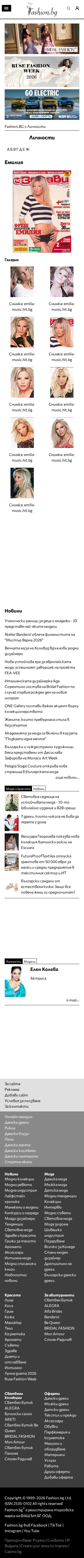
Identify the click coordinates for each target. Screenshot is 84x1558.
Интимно (13, 1367)
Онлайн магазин (18, 1116)
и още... (72, 999)
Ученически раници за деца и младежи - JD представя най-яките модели (41, 623)
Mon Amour (54, 1333)
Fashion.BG (14, 126)
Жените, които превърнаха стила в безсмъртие (37, 722)
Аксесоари (14, 1252)
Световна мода (18, 1229)
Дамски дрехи (17, 1122)
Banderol (51, 1317)
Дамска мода (55, 1179)
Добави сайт (16, 1095)
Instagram (13, 1530)
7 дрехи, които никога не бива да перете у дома (50, 819)
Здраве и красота (20, 1235)
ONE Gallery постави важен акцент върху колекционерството (42, 708)
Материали (54, 1454)
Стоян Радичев (58, 1339)
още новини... (67, 777)
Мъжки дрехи (56, 1403)
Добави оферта (58, 1477)
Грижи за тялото (20, 1241)
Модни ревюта (18, 1184)
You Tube (31, 1530)
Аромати (13, 1246)
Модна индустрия (21, 1190)
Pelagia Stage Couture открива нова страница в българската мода (36, 769)
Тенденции (14, 1224)
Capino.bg (13, 1551)
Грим (9, 1311)
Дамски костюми (20, 1150)
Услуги (50, 1460)
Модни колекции (19, 1179)
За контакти (16, 1106)
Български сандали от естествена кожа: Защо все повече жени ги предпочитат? (48, 886)
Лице (9, 1300)
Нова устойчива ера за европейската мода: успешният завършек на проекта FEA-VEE (40, 667)
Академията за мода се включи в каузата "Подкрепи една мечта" (41, 736)
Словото (55, 1540)
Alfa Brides (53, 1311)
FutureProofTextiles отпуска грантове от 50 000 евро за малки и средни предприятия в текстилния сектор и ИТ (47, 864)
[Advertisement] (42, 560)
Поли (9, 1139)
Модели (29, 961)
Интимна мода (18, 1258)
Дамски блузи (17, 1133)
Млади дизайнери (20, 1218)
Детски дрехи (56, 1409)
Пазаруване (54, 1241)
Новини (13, 610)
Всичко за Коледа (59, 1246)
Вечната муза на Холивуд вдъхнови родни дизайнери (42, 651)
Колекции (52, 1201)
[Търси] (70, 8)
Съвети (12, 1345)
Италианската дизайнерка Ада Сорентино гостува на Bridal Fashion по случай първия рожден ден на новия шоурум (40, 689)
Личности (36, 126)
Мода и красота (18, 789)
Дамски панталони (21, 1156)
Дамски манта (17, 1144)
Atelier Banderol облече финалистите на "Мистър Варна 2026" (40, 637)
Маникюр (13, 1322)
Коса (9, 1305)
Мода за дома (56, 1224)
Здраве (11, 1350)
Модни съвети (57, 1212)
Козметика (15, 1333)
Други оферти (57, 1471)
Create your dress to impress (44, 1545)
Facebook (39, 1525)
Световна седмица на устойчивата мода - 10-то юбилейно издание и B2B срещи (48, 802)
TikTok (56, 1525)
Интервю (53, 1207)
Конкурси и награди (22, 1212)
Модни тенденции (60, 1195)
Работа (51, 1466)
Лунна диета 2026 (20, 1373)
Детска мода (56, 1190)
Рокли (10, 1128)
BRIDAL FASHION (59, 1328)
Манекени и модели (21, 1207)
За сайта (12, 1083)
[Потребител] (79, 8)
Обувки (51, 1426)
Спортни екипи (18, 1161)
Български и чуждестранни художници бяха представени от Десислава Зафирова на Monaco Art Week (39, 752)
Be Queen (52, 1322)
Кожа (9, 1317)
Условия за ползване (22, 1100)
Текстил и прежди (60, 1415)
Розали (39, 1540)
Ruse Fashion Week (21, 1379)
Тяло (9, 1328)
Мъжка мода (55, 1184)
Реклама (12, 1089)
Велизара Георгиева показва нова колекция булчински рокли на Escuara (50, 842)
